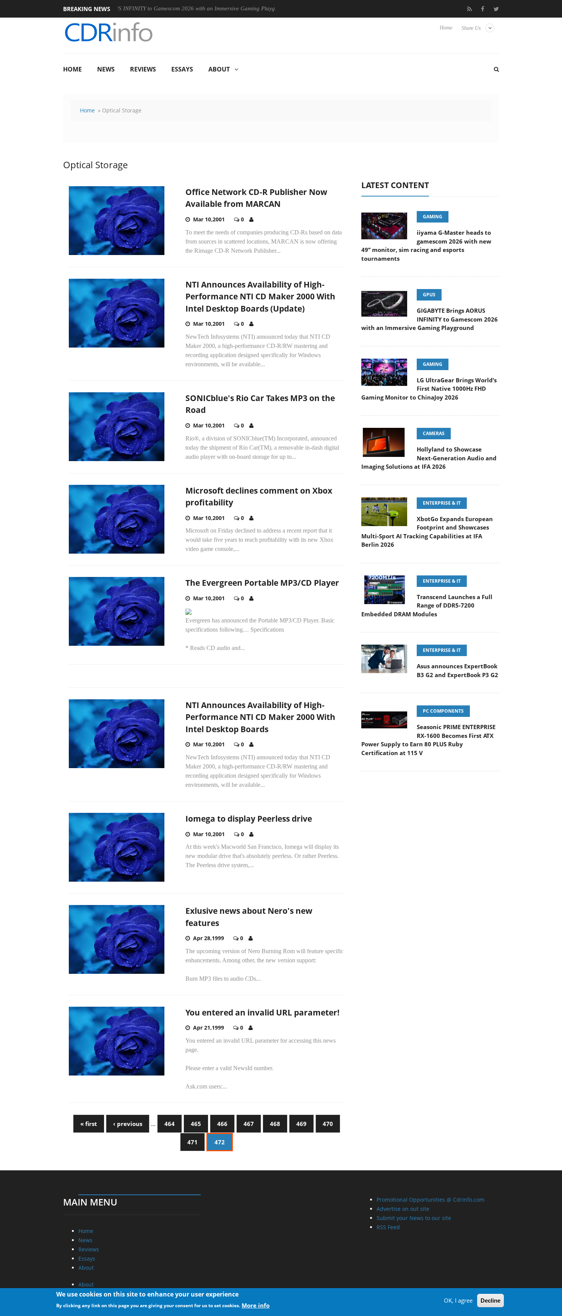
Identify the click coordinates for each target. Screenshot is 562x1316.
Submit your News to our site (414, 1218)
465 (196, 1124)
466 (222, 1124)
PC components (443, 711)
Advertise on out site (403, 1208)
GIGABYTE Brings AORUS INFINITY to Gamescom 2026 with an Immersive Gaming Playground (138, 8)
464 (169, 1124)
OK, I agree (458, 1300)
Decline (490, 1300)
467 (249, 1124)
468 (275, 1124)
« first (88, 1124)
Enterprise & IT (442, 503)
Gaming (432, 216)
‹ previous (127, 1124)
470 (328, 1124)
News (106, 69)
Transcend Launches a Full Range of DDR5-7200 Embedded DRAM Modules (426, 605)
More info (256, 1305)
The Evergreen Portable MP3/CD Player (262, 582)
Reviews (143, 69)
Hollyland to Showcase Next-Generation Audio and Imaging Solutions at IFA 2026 (429, 457)
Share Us (471, 28)
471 (192, 1142)
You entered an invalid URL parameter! (262, 1012)
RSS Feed (388, 1227)
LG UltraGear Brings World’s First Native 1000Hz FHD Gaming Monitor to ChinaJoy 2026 (429, 388)
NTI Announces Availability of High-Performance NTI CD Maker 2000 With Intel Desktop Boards (260, 717)
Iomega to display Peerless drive (248, 818)
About (219, 69)
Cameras (434, 433)
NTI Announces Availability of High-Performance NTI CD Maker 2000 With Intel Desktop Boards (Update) (260, 296)
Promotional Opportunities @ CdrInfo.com (430, 1199)
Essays (182, 69)
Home (446, 28)
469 (301, 1124)
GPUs (429, 294)
